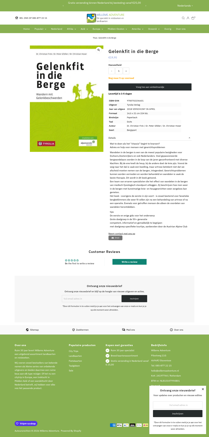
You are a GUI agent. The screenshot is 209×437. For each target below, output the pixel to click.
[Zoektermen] (73, 330)
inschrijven (134, 298)
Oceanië (153, 28)
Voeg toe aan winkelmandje (150, 87)
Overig (167, 28)
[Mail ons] (123, 330)
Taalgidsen (74, 365)
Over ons (181, 28)
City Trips (73, 351)
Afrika (70, 28)
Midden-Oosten (116, 28)
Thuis (95, 38)
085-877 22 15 (163, 365)
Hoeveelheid (114, 65)
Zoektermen (82, 329)
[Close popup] (202, 389)
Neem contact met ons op (121, 233)
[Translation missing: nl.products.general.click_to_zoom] (99, 50)
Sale (71, 370)
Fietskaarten (75, 360)
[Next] (145, 6)
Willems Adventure (49, 430)
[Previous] (63, 6)
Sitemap (34, 329)
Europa (97, 28)
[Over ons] (171, 330)
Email (117, 238)
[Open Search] (183, 18)
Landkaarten (75, 355)
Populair (39, 28)
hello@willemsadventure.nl (165, 370)
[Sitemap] (27, 330)
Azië (83, 28)
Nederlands (184, 5)
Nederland (56, 28)
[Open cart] (192, 18)
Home (26, 28)
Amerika (136, 28)
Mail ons (130, 329)
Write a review (129, 261)
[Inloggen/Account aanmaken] (188, 18)
